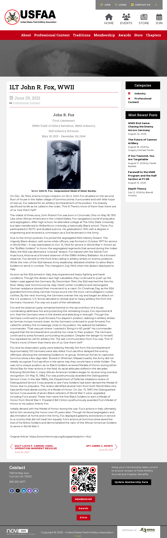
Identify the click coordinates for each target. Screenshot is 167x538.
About (26, 35)
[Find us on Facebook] (12, 490)
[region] (101, 448)
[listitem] (143, 128)
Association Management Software (21, 534)
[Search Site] (156, 4)
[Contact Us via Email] (35, 490)
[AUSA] (147, 530)
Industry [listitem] (140, 93)
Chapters (153, 35)
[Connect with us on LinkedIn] (23, 490)
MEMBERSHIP (83, 499)
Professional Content (52, 35)
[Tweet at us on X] (17, 490)
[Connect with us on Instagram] (29, 490)
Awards (124, 35)
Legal (77, 535)
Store (138, 35)
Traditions (82, 35)
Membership (104, 35)
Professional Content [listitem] (139, 100)
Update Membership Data (131, 482)
